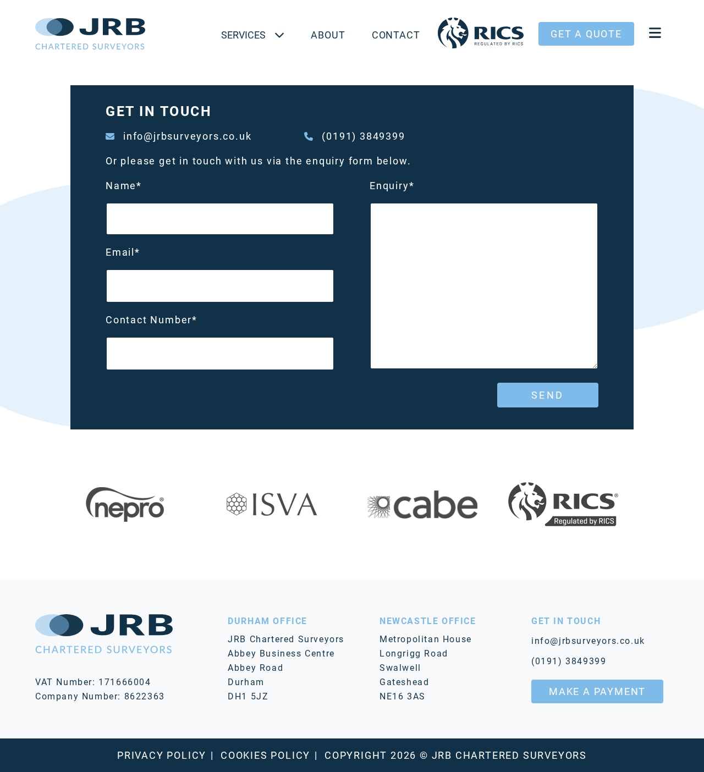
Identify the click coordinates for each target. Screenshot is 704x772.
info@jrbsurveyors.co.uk (187, 135)
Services (243, 34)
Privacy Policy (161, 755)
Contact (396, 34)
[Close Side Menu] (655, 34)
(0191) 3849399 (363, 135)
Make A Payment (597, 691)
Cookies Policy (265, 755)
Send (547, 394)
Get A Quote (586, 33)
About (328, 34)
